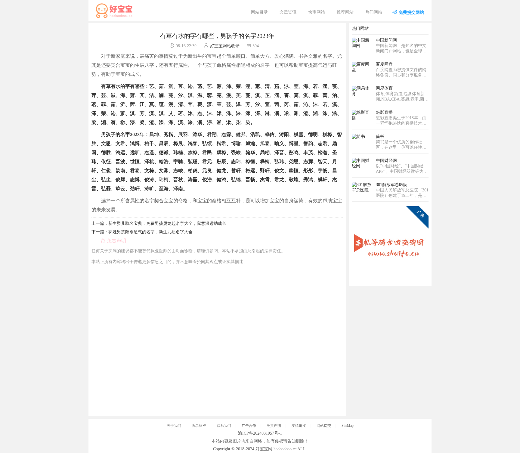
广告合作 (249, 426)
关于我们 (174, 426)
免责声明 (274, 426)
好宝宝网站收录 (225, 46)
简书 (380, 136)
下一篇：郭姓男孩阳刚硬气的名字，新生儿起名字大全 (142, 232)
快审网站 (316, 12)
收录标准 (199, 426)
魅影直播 (384, 112)
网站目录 (259, 12)
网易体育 (384, 88)
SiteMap (348, 426)
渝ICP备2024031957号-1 (260, 433)
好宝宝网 (263, 449)
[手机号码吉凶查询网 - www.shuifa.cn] (390, 244)
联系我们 (224, 426)
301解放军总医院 (391, 184)
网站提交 (324, 426)
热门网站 (373, 12)
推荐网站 (345, 12)
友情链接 (299, 426)
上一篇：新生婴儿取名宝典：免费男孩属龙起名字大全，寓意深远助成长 (158, 223)
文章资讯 (288, 12)
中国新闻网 (386, 40)
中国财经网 (386, 160)
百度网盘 (384, 64)
